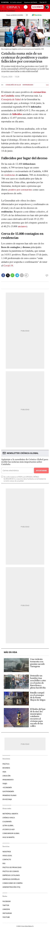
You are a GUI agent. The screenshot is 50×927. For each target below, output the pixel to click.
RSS (4, 863)
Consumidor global (11, 833)
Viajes (5, 784)
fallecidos (17, 114)
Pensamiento (8, 780)
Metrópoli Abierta (10, 814)
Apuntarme (41, 470)
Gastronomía (8, 791)
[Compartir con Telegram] (17, 275)
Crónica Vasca (9, 818)
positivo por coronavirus (20, 189)
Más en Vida (10, 652)
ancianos (22, 226)
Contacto (7, 859)
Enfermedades (28, 85)
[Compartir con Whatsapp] (12, 275)
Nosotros (7, 852)
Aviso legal (7, 856)
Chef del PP (43, 2)
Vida (4, 772)
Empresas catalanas (11, 875)
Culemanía (7, 821)
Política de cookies (11, 871)
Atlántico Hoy (9, 829)
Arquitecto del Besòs (30, 2)
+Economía (7, 787)
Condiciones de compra (13, 883)
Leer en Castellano (7, 11)
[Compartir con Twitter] (8, 275)
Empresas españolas (11, 879)
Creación (6, 776)
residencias (9, 174)
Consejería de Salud (13, 85)
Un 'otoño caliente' (16, 2)
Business (6, 768)
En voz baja (7, 799)
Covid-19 (8, 265)
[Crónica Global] (15, 7)
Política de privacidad (12, 867)
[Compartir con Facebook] (3, 275)
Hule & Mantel (9, 837)
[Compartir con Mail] (22, 275)
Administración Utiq (11, 887)
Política (6, 764)
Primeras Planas (9, 795)
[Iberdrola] (37, 15)
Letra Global (8, 825)
